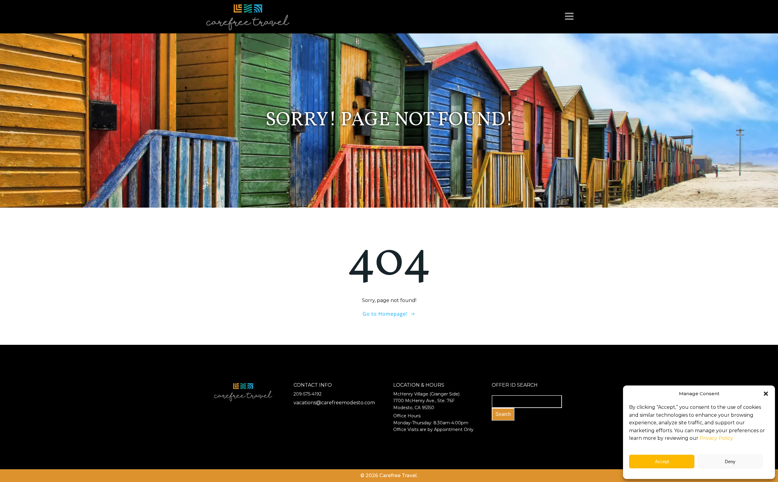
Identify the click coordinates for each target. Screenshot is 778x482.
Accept (662, 461)
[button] (766, 394)
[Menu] (569, 16)
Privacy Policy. (717, 438)
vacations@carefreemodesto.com (334, 403)
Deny (730, 461)
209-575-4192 (308, 394)
